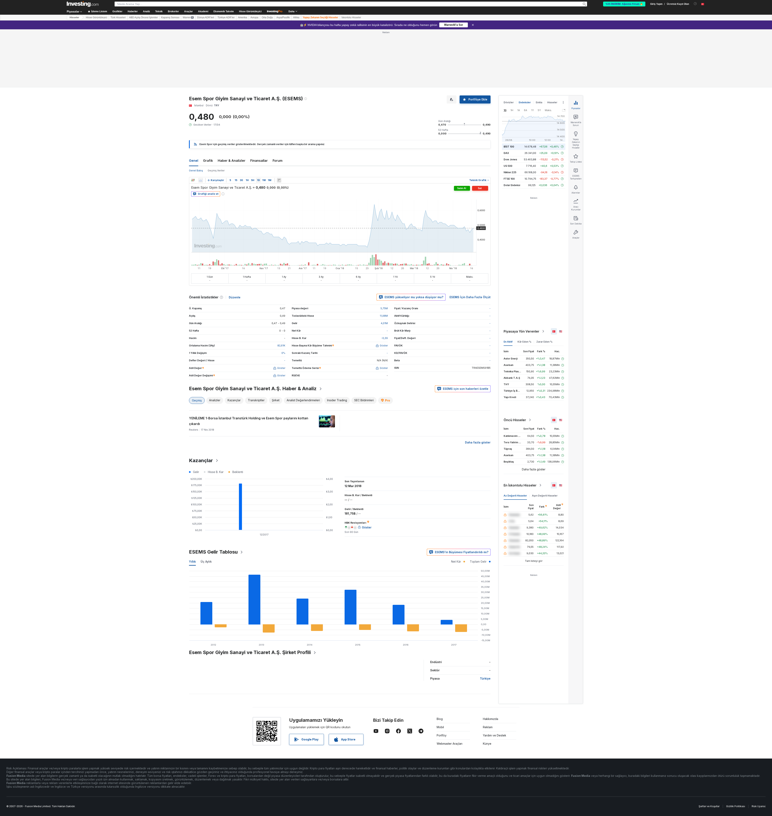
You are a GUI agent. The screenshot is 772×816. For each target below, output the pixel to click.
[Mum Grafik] (193, 180)
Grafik (208, 161)
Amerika (242, 17)
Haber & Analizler (231, 161)
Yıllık (192, 561)
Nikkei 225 (510, 172)
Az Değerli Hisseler (515, 495)
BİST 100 (509, 146)
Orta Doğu (267, 17)
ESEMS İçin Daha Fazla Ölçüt (470, 297)
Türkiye (485, 678)
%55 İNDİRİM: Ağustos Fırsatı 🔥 (624, 4)
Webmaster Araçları (449, 743)
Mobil (440, 727)
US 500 (508, 165)
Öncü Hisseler (515, 420)
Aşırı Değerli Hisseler (544, 495)
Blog (440, 719)
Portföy (442, 735)
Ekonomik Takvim (224, 11)
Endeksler (525, 102)
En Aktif (508, 341)
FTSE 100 (509, 178)
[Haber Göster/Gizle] (279, 180)
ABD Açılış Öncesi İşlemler (143, 17)
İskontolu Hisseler (351, 17)
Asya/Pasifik (283, 17)
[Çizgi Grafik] (200, 180)
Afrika (296, 17)
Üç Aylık (206, 561)
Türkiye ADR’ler (226, 17)
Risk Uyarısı (758, 806)
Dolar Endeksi (512, 185)
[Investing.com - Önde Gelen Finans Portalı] (83, 4)
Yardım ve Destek (494, 735)
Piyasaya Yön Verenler (521, 331)
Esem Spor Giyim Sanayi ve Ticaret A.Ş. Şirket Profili (250, 652)
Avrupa (254, 17)
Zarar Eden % (544, 341)
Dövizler (509, 102)
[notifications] (695, 4)
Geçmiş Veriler (216, 170)
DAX (506, 153)
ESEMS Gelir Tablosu (213, 552)
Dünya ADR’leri (205, 17)
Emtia (539, 102)
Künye (487, 743)
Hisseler (74, 17)
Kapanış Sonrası (170, 17)
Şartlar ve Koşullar (709, 806)
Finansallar (259, 161)
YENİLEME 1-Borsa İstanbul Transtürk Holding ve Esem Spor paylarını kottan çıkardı (248, 421)
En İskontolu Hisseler (520, 485)
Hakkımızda (490, 719)
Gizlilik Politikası (735, 806)
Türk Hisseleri (118, 17)
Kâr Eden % (524, 341)
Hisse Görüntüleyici (250, 11)
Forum (277, 161)
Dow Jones (510, 159)
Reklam (488, 727)
